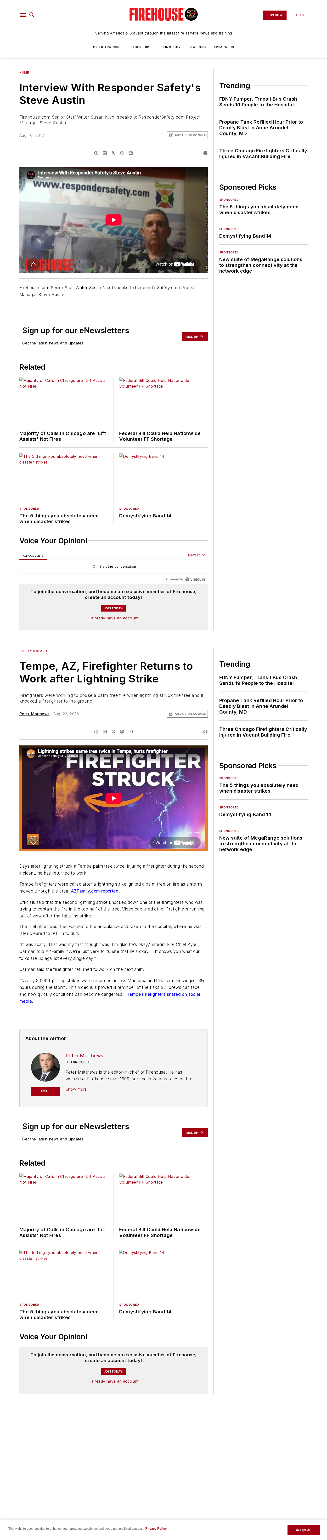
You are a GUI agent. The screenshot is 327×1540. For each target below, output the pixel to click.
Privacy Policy (156, 1528)
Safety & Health (34, 651)
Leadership (139, 47)
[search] (32, 15)
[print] (205, 153)
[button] (23, 15)
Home (24, 72)
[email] (130, 153)
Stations (197, 47)
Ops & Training (107, 47)
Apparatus (224, 47)
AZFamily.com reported (94, 890)
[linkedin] (104, 153)
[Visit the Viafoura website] (195, 579)
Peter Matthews (34, 713)
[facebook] (96, 153)
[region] (113, 567)
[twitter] (113, 153)
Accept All (303, 1530)
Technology (169, 47)
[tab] (33, 556)
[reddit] (122, 153)
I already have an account (114, 618)
